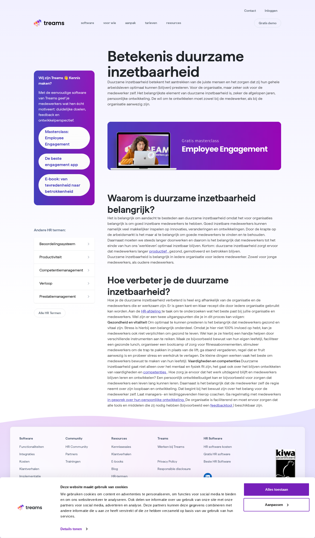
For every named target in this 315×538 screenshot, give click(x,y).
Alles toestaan (276, 489)
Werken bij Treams (171, 447)
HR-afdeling (151, 311)
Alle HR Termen (50, 313)
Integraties (27, 454)
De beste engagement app (61, 161)
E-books (117, 461)
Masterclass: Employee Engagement (57, 137)
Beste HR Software (217, 461)
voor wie (109, 23)
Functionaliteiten (31, 447)
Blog (114, 469)
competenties (155, 372)
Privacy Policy (167, 461)
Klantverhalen (29, 469)
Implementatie (30, 476)
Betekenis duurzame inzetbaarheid (175, 63)
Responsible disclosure (174, 469)
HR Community (76, 447)
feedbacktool (221, 405)
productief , (159, 251)
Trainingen (72, 461)
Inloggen (271, 10)
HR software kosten (218, 447)
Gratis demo (267, 23)
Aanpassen (274, 504)
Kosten (24, 461)
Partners (71, 454)
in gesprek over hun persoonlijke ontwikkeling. (146, 400)
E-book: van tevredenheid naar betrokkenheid (62, 185)
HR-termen (119, 476)
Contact (250, 10)
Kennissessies (121, 447)
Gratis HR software (217, 454)
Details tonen (71, 529)
